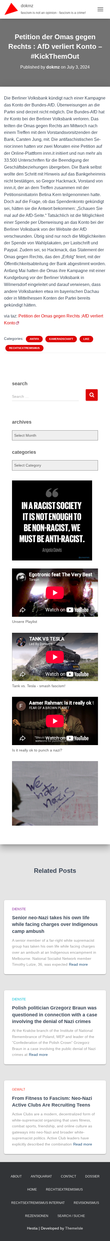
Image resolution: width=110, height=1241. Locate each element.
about (16, 1176)
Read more (78, 964)
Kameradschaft (61, 338)
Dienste (19, 909)
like (86, 338)
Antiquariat (41, 1176)
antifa (34, 338)
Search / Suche (71, 1216)
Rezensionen (36, 1216)
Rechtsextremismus (24, 348)
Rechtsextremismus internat (38, 1203)
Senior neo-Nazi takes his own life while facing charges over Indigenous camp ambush (55, 924)
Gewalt (18, 1089)
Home (32, 1189)
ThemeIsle (74, 1228)
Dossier (92, 1176)
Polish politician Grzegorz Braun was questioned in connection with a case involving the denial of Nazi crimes (54, 1014)
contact (68, 1176)
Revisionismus (86, 1203)
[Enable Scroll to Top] (99, 1230)
